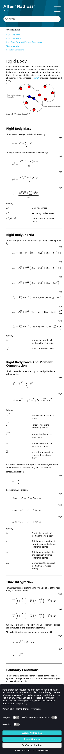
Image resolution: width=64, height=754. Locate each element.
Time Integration (13, 46)
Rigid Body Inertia (13, 38)
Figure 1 (35, 77)
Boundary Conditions (15, 50)
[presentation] (22, 144)
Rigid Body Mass (13, 34)
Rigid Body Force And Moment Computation (24, 42)
